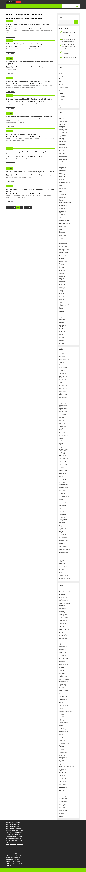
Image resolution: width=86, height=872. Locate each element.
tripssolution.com (62, 426)
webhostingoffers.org (63, 405)
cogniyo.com (61, 751)
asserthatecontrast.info (63, 285)
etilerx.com (61, 476)
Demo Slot (22, 5)
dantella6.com (61, 162)
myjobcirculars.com (63, 156)
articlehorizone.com (63, 431)
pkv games (61, 105)
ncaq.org (60, 382)
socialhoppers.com (62, 209)
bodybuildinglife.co (63, 713)
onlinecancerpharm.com (64, 707)
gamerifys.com (62, 118)
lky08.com (61, 217)
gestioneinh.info (62, 504)
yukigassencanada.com (63, 429)
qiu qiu (60, 91)
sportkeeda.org (62, 746)
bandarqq (61, 75)
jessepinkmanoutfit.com (64, 629)
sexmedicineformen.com (64, 773)
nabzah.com (61, 179)
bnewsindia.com (62, 520)
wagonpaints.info (62, 493)
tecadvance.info (62, 276)
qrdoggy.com (61, 714)
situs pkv (13, 822)
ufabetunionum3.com (63, 458)
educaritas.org (61, 377)
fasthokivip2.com (62, 652)
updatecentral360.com (63, 731)
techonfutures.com (62, 526)
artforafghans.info (62, 270)
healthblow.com (62, 196)
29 (21, 207)
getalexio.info (61, 742)
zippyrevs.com (62, 153)
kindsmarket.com (62, 226)
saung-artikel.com (62, 650)
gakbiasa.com (61, 335)
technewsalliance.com (63, 485)
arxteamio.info (62, 740)
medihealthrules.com (63, 531)
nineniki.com (61, 173)
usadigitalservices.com (63, 208)
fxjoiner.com (61, 560)
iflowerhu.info (62, 337)
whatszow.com (62, 406)
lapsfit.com (61, 443)
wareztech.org (61, 626)
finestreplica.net (62, 478)
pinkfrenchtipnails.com (63, 681)
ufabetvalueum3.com (63, 459)
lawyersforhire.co (62, 659)
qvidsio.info (61, 299)
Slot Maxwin (30, 5)
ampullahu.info (62, 282)
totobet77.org (61, 792)
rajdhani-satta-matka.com (64, 199)
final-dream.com (62, 500)
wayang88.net (61, 467)
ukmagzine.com (62, 624)
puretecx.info (61, 275)
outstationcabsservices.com (64, 540)
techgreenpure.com (63, 411)
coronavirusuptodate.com (64, 435)
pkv (59, 90)
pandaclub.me (61, 326)
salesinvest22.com (62, 507)
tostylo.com (61, 641)
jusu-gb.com (61, 593)
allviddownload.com (63, 142)
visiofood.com (62, 513)
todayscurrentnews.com (64, 789)
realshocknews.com (63, 717)
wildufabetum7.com (63, 816)
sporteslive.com (62, 678)
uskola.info (61, 491)
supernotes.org (62, 728)
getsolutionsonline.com (63, 183)
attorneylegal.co (62, 693)
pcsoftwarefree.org (62, 390)
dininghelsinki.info (63, 473)
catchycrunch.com (62, 370)
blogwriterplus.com (63, 596)
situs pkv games (14, 842)
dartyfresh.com (62, 386)
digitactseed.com (62, 418)
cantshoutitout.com (63, 132)
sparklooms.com (62, 783)
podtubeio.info (62, 296)
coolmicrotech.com (63, 545)
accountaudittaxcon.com (64, 743)
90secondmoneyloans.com (64, 421)
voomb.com (61, 694)
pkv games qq (11, 851)
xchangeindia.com (62, 543)
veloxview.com (62, 811)
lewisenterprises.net (63, 388)
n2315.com (61, 212)
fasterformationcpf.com (63, 634)
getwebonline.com (62, 214)
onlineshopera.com (63, 385)
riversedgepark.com (63, 367)
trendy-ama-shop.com (63, 510)
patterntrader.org (62, 723)
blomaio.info (61, 293)
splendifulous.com (62, 452)
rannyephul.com (62, 241)
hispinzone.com (62, 165)
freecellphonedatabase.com (64, 617)
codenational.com (62, 564)
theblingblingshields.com (64, 679)
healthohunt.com (62, 481)
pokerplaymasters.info (63, 600)
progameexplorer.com (63, 566)
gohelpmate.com (62, 197)
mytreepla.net (61, 446)
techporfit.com (62, 126)
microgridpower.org (63, 758)
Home (8, 5)
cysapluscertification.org (64, 304)
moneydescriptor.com (63, 664)
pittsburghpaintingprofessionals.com (66, 766)
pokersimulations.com (63, 447)
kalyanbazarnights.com (63, 167)
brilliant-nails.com (62, 250)
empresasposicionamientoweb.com (66, 555)
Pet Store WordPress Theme (39, 870)
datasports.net (61, 687)
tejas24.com (61, 266)
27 (14, 207)
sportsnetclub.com (62, 644)
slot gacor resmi (11, 838)
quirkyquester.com (62, 772)
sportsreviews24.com (63, 699)
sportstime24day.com (63, 676)
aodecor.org (61, 308)
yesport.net (61, 640)
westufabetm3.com (63, 813)
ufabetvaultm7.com (63, 461)
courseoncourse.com (63, 602)
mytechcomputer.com (63, 575)
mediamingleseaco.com (63, 259)
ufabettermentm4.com (63, 796)
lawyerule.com (62, 258)
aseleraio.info (61, 735)
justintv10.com (62, 256)
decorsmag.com (62, 144)
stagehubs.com (62, 353)
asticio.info (61, 737)
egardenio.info (62, 738)
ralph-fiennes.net (62, 218)
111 (29, 207)
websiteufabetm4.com (63, 469)
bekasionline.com (62, 127)
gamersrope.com (62, 618)
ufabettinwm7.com (62, 799)
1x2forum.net (61, 355)
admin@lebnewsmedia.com (22, 28)
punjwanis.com (62, 590)
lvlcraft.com (61, 420)
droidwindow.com (62, 514)
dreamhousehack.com (63, 546)
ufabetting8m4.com (63, 456)
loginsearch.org (62, 307)
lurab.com (61, 572)
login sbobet (8, 859)
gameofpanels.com (63, 191)
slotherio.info (61, 302)
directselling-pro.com (63, 569)
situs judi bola (13, 861)
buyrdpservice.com (63, 638)
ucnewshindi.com (62, 615)
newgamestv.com (62, 682)
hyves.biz (61, 317)
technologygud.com (63, 716)
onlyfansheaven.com (63, 215)
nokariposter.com (62, 188)
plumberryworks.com (63, 767)
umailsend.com (62, 631)
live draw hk (61, 97)
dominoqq (61, 84)
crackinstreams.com (63, 437)
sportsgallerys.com (62, 684)
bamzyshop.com (62, 523)
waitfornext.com (62, 494)
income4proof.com (63, 376)
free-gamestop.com (63, 621)
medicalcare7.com (62, 176)
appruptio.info (62, 343)
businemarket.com (62, 661)
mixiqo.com (61, 760)
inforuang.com (62, 224)
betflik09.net (61, 380)
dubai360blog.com (63, 700)
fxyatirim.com (61, 400)
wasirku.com (61, 264)
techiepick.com (62, 522)
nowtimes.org (61, 311)
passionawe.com (62, 764)
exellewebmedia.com (63, 620)
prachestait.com (62, 269)
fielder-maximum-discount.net (65, 220)
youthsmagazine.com (63, 666)
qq (10, 863)
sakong (60, 79)
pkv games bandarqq (63, 107)
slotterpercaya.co (62, 776)
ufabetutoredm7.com (63, 808)
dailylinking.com (62, 391)
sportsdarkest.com (62, 669)
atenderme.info (62, 287)
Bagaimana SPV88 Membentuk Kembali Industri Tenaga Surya (29, 116)
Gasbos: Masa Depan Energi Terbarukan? (21, 134)
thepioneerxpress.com (63, 136)
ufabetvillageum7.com (63, 462)
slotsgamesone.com (63, 164)
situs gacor (61, 72)
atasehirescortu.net (62, 688)
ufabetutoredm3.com (63, 807)
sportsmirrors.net (62, 685)
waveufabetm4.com (63, 465)
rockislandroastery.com (63, 567)
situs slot (7, 834)
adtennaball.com (62, 177)
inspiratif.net (61, 120)
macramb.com (62, 229)
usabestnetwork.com (63, 627)
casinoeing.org (62, 313)
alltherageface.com (63, 563)
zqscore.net (61, 734)
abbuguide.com (62, 402)
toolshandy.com (62, 237)
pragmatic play (17, 834)
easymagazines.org (63, 752)
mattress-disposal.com (63, 710)
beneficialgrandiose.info (64, 291)
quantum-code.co (62, 497)
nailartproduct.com (63, 417)
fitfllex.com (61, 221)
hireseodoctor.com (62, 441)
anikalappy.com (62, 472)
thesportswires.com (63, 672)
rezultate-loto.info (62, 450)
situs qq (60, 73)
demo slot (61, 76)
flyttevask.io (61, 328)
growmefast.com (62, 703)
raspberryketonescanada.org (64, 529)
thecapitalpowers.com (63, 786)
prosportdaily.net (62, 505)
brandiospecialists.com (63, 174)
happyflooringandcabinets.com (65, 711)
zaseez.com (61, 368)
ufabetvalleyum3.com (63, 810)
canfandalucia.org (62, 535)
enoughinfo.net (62, 319)
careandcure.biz (62, 749)
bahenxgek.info (62, 606)
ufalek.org (61, 708)
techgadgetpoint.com (63, 696)
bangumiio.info (62, 288)
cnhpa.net (61, 725)
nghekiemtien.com (62, 263)
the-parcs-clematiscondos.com (65, 591)
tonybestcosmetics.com (63, 557)
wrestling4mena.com (63, 203)
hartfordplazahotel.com (63, 331)
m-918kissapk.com (63, 332)
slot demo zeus (62, 96)
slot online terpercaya (63, 87)
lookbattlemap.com (63, 637)
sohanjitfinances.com (63, 779)
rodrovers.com (62, 424)
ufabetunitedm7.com (63, 804)
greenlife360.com (62, 130)
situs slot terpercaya (16, 828)
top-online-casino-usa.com (64, 168)
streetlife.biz (61, 316)
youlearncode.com (62, 399)
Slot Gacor (14, 5)
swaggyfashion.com (63, 244)
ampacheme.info (62, 281)
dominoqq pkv (9, 824)
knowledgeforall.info (63, 205)
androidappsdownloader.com (65, 193)
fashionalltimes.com (63, 551)
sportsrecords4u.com (63, 453)
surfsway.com (61, 415)
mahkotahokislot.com (63, 705)
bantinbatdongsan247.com (64, 603)
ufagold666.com (62, 517)
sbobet (12, 859)
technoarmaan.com (63, 554)
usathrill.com (61, 532)
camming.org (61, 362)
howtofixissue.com (63, 138)
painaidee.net (61, 667)
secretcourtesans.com (63, 358)
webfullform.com (62, 141)
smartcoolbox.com (62, 778)
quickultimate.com (62, 770)
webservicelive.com (63, 580)
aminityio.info (61, 278)
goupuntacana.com (63, 365)
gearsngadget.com (62, 440)
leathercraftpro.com (63, 757)
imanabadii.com (62, 340)
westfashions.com (62, 235)
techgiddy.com (62, 611)
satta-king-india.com (63, 428)
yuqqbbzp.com (62, 432)
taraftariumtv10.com (63, 246)
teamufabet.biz (62, 139)
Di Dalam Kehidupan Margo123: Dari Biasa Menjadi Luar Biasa (29, 99)
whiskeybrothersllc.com (64, 814)
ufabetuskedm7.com (63, 805)
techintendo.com (62, 409)
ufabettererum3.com (63, 795)
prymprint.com (62, 745)
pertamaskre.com (62, 608)
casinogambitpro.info (63, 599)
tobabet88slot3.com (63, 787)
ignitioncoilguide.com (63, 573)
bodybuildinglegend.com (64, 249)
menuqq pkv (8, 822)
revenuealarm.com (62, 570)
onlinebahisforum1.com (64, 359)
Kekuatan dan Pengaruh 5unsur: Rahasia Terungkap (25, 44)
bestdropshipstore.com (63, 412)
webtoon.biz (61, 670)
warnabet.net (61, 322)
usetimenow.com (62, 194)
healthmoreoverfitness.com (64, 158)
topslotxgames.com (63, 159)
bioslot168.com (62, 576)
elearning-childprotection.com (65, 202)
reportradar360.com (63, 243)
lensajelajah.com (62, 379)
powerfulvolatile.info (63, 297)
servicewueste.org (62, 152)
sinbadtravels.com (62, 623)
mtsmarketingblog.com (63, 261)
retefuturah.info (62, 482)
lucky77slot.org (62, 702)
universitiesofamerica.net (64, 147)
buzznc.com (61, 558)
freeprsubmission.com (63, 516)
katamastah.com (62, 732)
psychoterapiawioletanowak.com (65, 769)
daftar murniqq (13, 844)
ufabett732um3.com (63, 490)
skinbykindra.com (62, 561)
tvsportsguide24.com (63, 697)
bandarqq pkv (8, 865)
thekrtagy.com (62, 541)
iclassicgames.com (62, 649)
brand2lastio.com (62, 206)
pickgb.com (61, 719)
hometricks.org (62, 755)
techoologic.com (62, 528)
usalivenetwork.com (63, 612)
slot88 (20, 832)
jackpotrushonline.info (63, 614)
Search (61, 17)
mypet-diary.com (62, 231)
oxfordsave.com (62, 647)
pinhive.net (61, 320)
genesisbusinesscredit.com (64, 223)
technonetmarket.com (63, 487)
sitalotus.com (61, 726)
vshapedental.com (62, 534)
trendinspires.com (62, 240)
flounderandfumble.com (64, 479)
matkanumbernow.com (63, 155)
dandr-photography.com (64, 252)
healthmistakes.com (63, 720)
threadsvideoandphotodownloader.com (67, 609)
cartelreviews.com (62, 414)
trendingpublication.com (64, 793)
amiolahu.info (61, 279)
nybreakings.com (62, 538)
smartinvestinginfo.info (63, 484)
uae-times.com (62, 117)
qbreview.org (61, 150)
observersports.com (63, 653)
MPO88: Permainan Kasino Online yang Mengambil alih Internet (30, 172)
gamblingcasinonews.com (64, 145)
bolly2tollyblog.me (63, 325)
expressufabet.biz (62, 133)
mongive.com (61, 180)
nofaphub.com (62, 371)
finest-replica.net (62, 502)
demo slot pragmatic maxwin (12, 836)
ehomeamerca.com (63, 408)
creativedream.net (62, 211)
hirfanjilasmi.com (62, 754)
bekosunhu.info (62, 290)
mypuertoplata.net (62, 135)
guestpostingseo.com (63, 597)
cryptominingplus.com (63, 655)
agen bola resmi (62, 78)
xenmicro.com (62, 383)
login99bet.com (62, 356)
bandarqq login (13, 846)
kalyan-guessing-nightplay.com (65, 190)
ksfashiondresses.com (63, 722)
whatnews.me (61, 499)
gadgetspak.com (62, 438)
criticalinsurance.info (63, 187)
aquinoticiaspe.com (63, 656)
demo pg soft (8, 830)
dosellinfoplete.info (63, 294)
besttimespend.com (63, 748)
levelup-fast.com (62, 444)
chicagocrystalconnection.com (65, 339)
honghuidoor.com (62, 170)
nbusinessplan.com (63, 129)
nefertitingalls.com (62, 373)
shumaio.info (61, 300)
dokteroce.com (62, 253)
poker (60, 101)
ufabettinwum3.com (63, 801)
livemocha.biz (61, 314)
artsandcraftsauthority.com (64, 578)
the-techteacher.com (63, 548)
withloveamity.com (63, 397)
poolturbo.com (62, 267)
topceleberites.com (62, 455)
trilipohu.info (61, 342)
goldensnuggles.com (63, 635)
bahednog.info (62, 605)
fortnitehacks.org (62, 305)
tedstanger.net (61, 488)
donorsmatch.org (62, 310)
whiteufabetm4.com (63, 470)
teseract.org (61, 508)
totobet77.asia (61, 790)
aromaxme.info (62, 284)
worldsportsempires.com (64, 729)
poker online (19, 847)
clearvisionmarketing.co (64, 496)
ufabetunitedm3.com (63, 802)
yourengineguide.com (63, 537)
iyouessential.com (62, 396)
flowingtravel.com (62, 171)
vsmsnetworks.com (63, 121)
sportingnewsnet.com (63, 675)
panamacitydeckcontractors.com (65, 234)
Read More (11, 37)
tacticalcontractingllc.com (64, 784)
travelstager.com (62, 238)
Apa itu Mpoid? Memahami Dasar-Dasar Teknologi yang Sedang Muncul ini (69, 34)
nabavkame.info (62, 334)
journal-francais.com (63, 255)
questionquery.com (63, 247)
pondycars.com (62, 525)
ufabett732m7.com (63, 511)
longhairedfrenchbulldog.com (65, 658)
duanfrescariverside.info (64, 475)
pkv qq (60, 85)
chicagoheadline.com (63, 361)
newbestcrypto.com (63, 646)
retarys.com (61, 632)
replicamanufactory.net (63, 449)
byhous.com (61, 329)
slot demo (61, 99)
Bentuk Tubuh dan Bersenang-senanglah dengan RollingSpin (28, 81)
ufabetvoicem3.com (63, 464)
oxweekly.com (62, 232)
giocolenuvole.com (63, 394)
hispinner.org (61, 185)
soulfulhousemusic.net (63, 781)
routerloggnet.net (62, 161)
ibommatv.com (62, 124)
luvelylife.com (62, 228)
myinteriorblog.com (63, 519)
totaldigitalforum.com (63, 552)
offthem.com (61, 123)
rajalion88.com (62, 364)
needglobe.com (62, 761)
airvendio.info (61, 272)
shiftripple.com (62, 775)
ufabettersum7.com (63, 798)
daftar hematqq (20, 844)
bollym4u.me (61, 323)
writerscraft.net (62, 200)
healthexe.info (62, 273)
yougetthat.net (62, 643)
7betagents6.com (62, 434)
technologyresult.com (63, 403)
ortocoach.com (62, 763)
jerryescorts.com (62, 691)
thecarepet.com (62, 594)
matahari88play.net (63, 662)
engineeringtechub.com (63, 690)
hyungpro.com (62, 673)
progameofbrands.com (63, 148)
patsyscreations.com (63, 374)
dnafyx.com (61, 393)
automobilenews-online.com (64, 549)
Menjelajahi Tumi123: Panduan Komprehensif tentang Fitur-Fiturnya (69, 46)
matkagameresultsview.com (64, 182)
